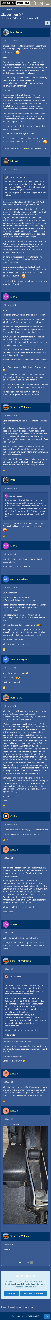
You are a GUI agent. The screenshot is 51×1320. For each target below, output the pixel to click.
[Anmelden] (41, 3)
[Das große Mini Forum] (16, 3)
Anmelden (11, 1293)
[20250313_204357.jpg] (25, 1175)
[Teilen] (47, 23)
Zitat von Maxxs (15, 496)
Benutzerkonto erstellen (33, 1293)
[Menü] (47, 3)
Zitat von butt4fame (17, 177)
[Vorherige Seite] (20, 1262)
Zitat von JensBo (15, 976)
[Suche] (34, 3)
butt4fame (27, 148)
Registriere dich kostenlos (22, 1284)
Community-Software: (25, 1316)
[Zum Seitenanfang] (47, 1316)
